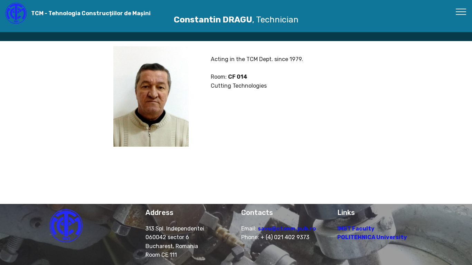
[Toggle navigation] (461, 11)
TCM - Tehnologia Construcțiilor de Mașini (91, 13)
